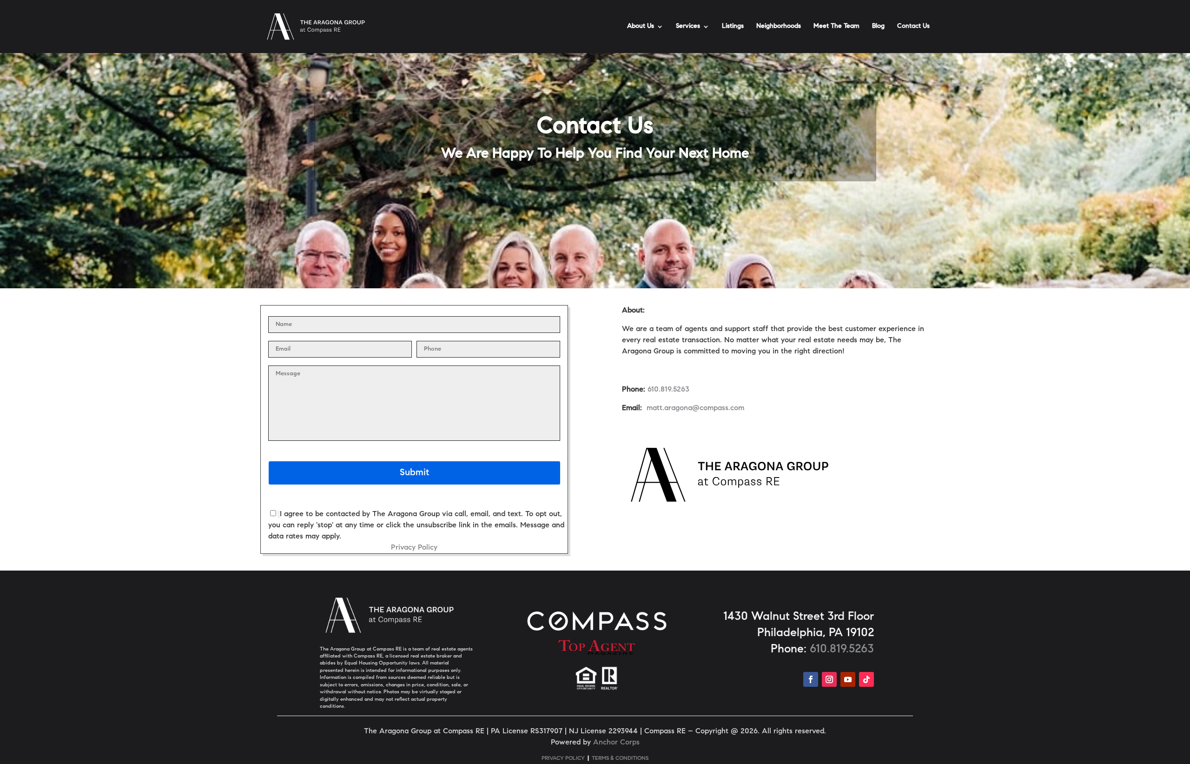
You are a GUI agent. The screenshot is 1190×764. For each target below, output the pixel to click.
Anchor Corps (616, 742)
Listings (733, 26)
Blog (878, 26)
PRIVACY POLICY (563, 758)
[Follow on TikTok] (866, 679)
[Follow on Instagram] (829, 679)
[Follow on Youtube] (847, 679)
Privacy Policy (414, 547)
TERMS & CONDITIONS (620, 758)
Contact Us (913, 26)
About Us (640, 26)
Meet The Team (836, 26)
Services (688, 26)
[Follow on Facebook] (810, 679)
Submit (414, 473)
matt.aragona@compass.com (695, 408)
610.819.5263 (668, 389)
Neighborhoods (778, 26)
